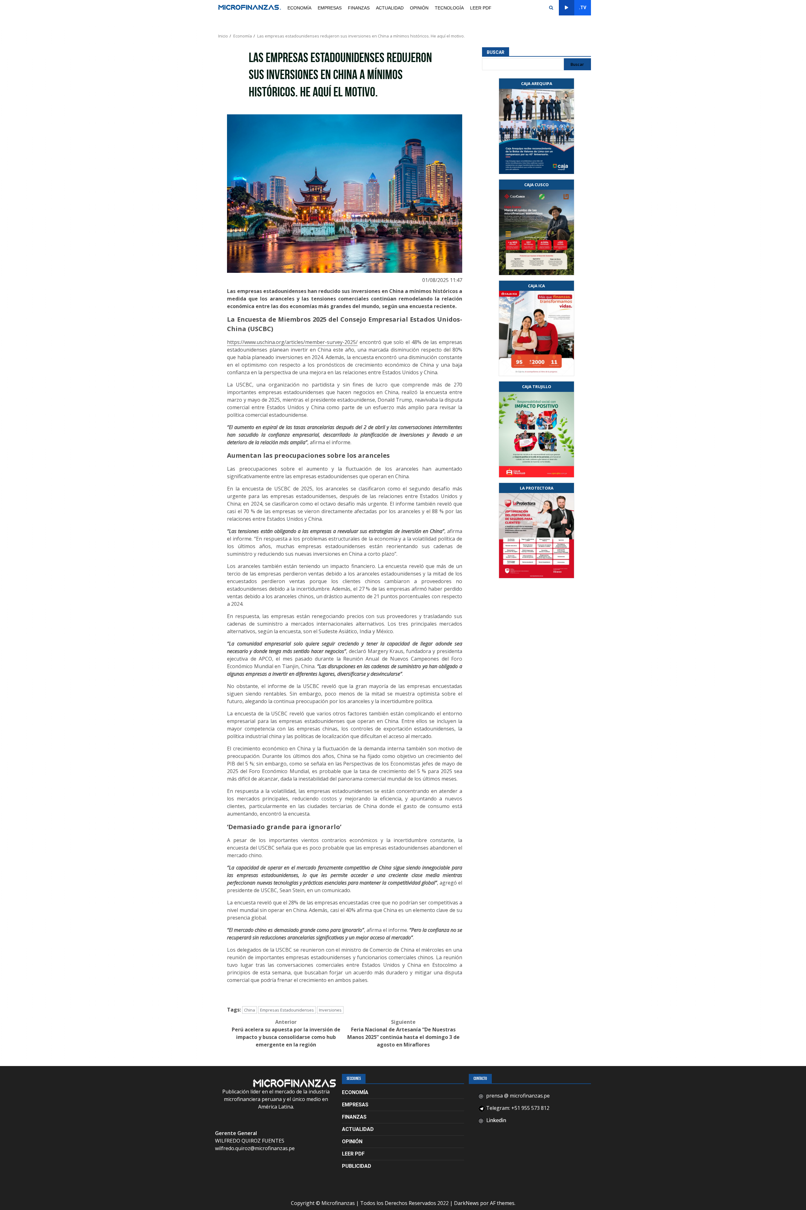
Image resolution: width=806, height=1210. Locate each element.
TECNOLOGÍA (449, 7)
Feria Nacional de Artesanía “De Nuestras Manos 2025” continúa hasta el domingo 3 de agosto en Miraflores (403, 1033)
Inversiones (330, 1010)
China (249, 1010)
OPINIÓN (419, 7)
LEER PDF (480, 7)
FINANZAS (359, 7)
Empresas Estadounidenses (287, 1010)
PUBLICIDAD (356, 1166)
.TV (582, 7)
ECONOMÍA (299, 7)
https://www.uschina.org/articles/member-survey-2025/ (292, 342)
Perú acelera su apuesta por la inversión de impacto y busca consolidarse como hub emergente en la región (286, 1033)
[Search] (551, 8)
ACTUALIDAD (390, 7)
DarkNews (466, 1203)
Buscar (495, 52)
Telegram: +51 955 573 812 (517, 1107)
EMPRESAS (330, 7)
